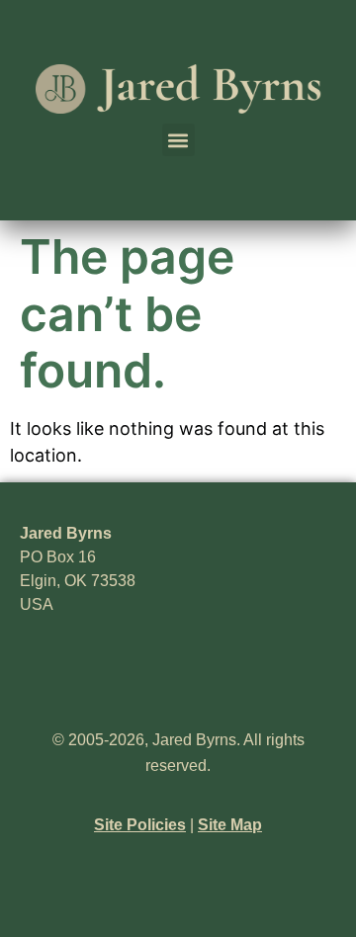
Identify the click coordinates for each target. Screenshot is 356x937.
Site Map (230, 824)
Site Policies (140, 824)
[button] (178, 140)
